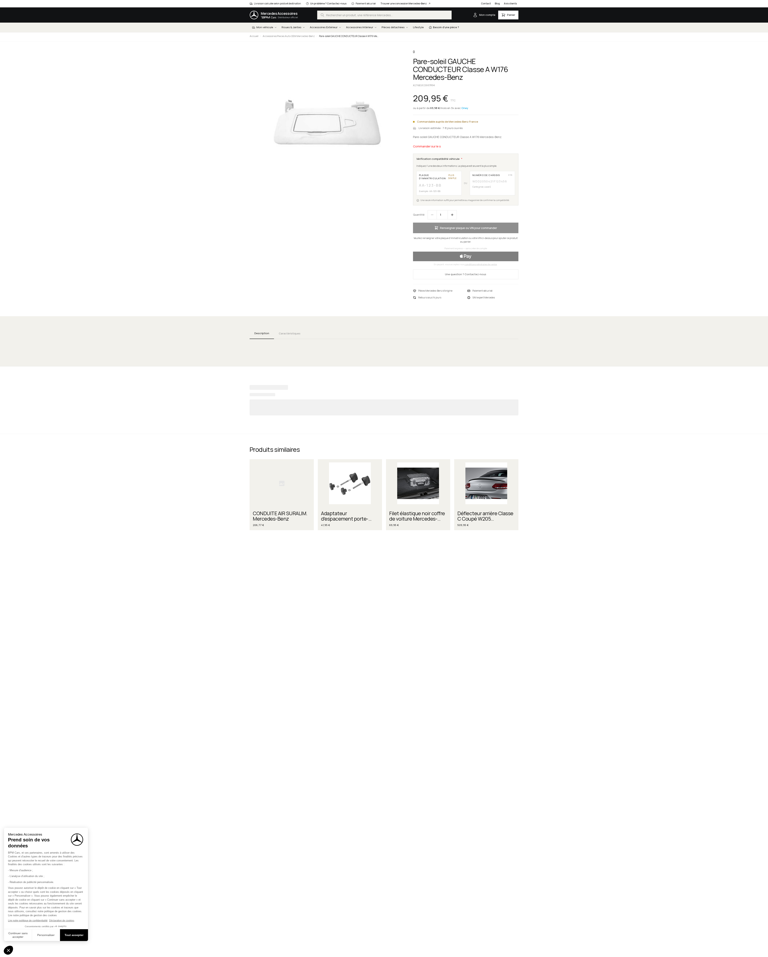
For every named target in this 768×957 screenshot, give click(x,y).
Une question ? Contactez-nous (465, 274)
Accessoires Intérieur (359, 27)
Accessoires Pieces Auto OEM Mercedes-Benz (289, 36)
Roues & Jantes (291, 27)
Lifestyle (418, 27)
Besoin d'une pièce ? (446, 27)
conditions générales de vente (480, 264)
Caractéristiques (289, 333)
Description (261, 333)
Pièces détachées (393, 27)
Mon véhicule (264, 27)
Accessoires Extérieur (324, 27)
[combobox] (384, 15)
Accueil (254, 36)
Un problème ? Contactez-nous (328, 3)
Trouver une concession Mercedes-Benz (403, 3)
